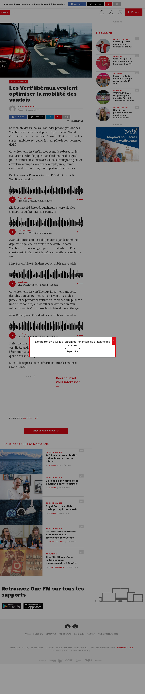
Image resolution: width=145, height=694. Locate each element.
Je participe (72, 351)
